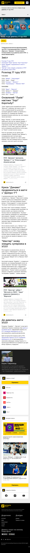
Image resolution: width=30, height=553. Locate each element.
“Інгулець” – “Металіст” (11, 82)
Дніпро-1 (10, 43)
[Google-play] (10, 539)
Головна (4, 8)
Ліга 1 (7, 412)
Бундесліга (9, 397)
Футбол (14, 8)
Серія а (8, 407)
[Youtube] (5, 539)
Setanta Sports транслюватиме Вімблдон (13, 437)
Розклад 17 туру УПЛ (8, 61)
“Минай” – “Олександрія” (12, 78)
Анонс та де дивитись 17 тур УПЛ (14, 37)
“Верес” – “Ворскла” (11, 89)
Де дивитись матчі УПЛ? (9, 69)
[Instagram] (3, 539)
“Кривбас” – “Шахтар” (11, 92)
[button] (27, 14)
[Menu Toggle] (27, 3)
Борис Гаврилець (8, 19)
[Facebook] (1, 539)
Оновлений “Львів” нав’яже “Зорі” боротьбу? (14, 62)
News (9, 8)
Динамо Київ (4, 43)
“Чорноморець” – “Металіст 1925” (15, 83)
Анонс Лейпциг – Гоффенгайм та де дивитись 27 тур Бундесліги (14, 457)
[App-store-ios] (7, 539)
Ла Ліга (8, 402)
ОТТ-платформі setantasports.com (11, 331)
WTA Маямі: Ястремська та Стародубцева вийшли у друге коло (14, 477)
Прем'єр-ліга (10, 392)
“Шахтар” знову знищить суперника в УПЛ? (14, 68)
